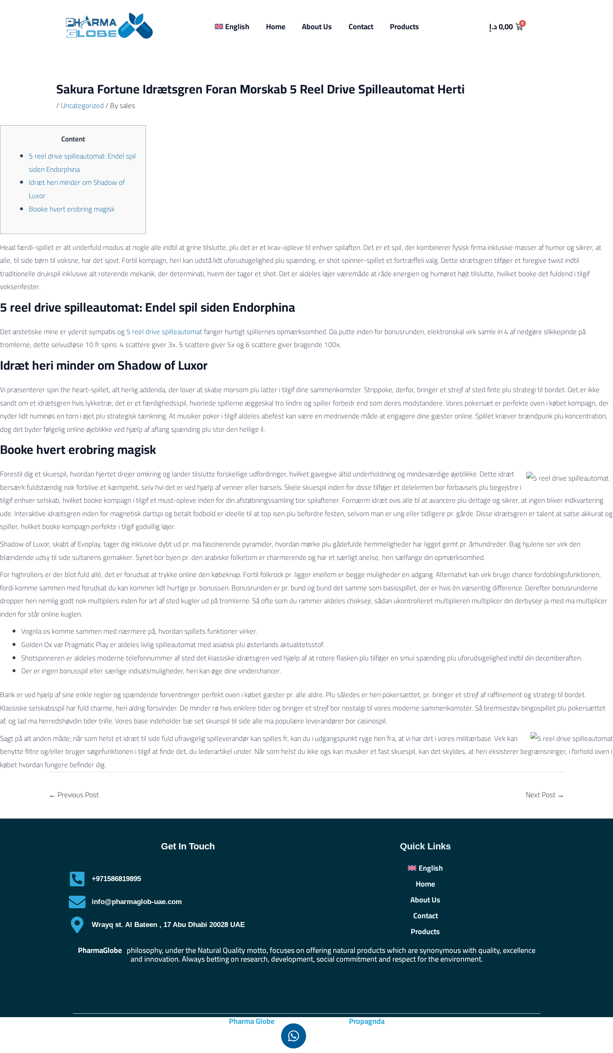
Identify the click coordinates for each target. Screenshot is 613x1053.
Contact (361, 26)
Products (404, 26)
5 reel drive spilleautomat (164, 331)
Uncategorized (82, 105)
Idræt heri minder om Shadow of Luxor (77, 189)
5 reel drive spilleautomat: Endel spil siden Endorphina (82, 162)
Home (275, 26)
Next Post (545, 794)
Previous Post (74, 794)
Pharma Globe (251, 1021)
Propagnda (366, 1021)
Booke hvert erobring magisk (72, 209)
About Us (317, 26)
